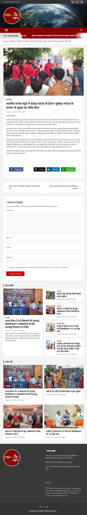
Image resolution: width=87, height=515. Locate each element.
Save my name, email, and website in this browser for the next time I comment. (38, 267)
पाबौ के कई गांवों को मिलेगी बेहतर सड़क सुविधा (69, 295)
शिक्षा (63, 323)
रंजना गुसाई (21, 112)
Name (9, 238)
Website (9, 257)
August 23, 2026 (62, 317)
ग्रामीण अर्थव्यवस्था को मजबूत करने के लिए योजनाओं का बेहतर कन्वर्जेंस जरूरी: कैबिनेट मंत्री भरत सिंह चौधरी (52, 36)
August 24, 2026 (11, 330)
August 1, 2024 (11, 112)
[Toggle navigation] (6, 30)
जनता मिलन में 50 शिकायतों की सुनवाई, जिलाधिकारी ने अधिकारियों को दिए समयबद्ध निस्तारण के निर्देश (22, 324)
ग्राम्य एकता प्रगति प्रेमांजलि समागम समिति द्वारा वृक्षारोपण (63, 187)
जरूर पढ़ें (8, 361)
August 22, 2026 (62, 334)
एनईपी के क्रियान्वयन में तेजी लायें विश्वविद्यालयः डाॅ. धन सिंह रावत (68, 329)
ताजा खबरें (9, 285)
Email (8, 248)
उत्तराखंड (8, 99)
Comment (10, 210)
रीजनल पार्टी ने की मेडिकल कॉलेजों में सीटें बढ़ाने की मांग (24, 187)
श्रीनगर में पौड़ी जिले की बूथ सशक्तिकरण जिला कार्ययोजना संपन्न (68, 311)
